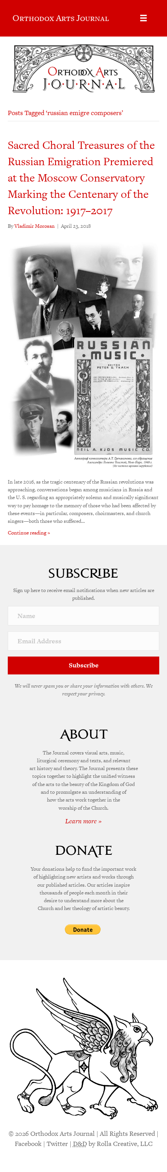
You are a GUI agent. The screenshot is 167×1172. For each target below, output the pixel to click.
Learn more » (83, 821)
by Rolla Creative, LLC (113, 1143)
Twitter (57, 1143)
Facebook (28, 1143)
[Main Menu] (143, 18)
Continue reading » (29, 532)
